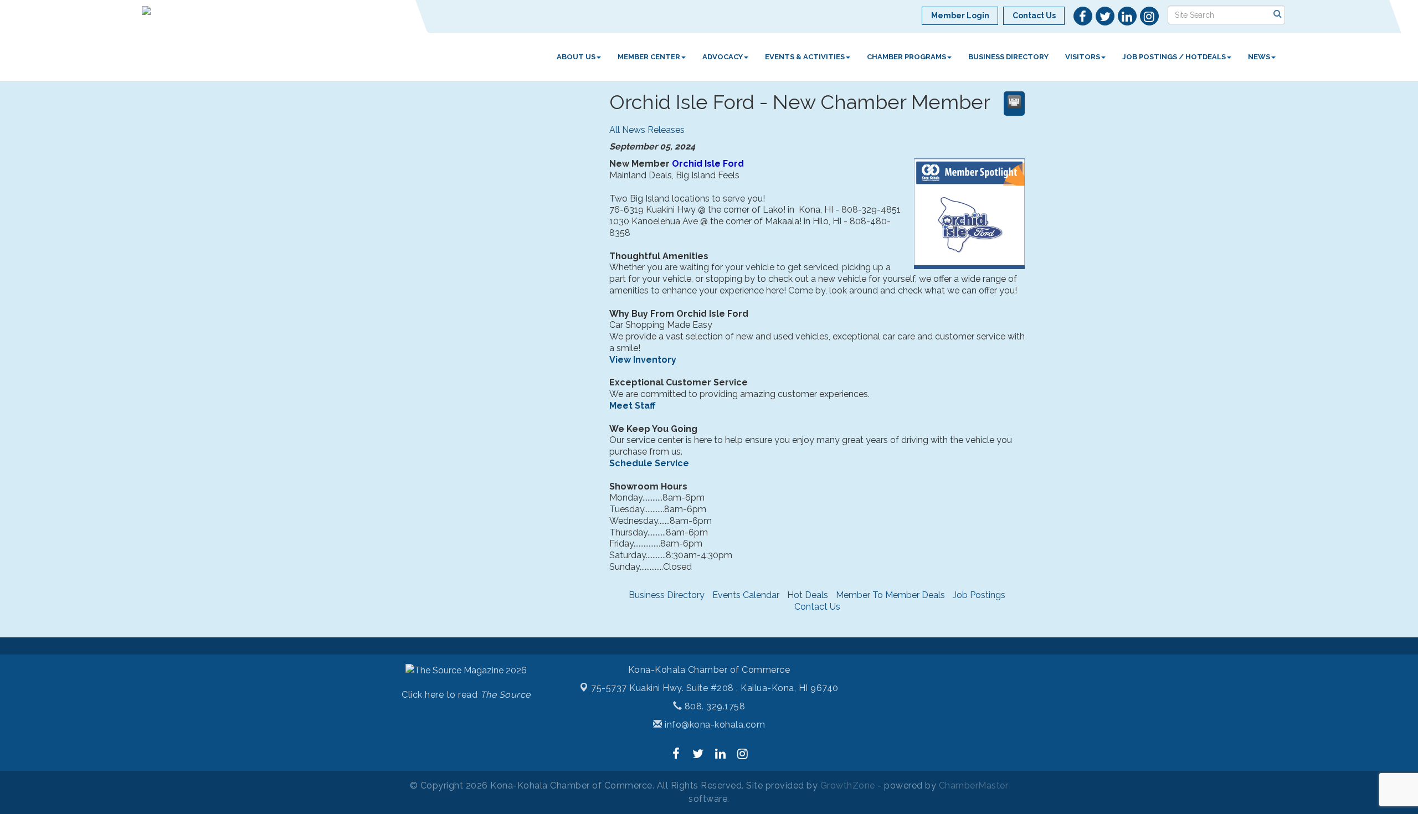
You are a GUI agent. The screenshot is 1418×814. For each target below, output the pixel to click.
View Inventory (642, 359)
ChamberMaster (974, 785)
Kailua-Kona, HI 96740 (715, 688)
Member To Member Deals (890, 595)
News (1259, 57)
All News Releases (647, 130)
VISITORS (1082, 57)
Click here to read (466, 694)
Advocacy (722, 57)
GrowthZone (847, 785)
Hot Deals (807, 595)
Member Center (649, 57)
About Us (576, 57)
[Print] (1014, 102)
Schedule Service (649, 463)
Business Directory (1008, 57)
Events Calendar (745, 595)
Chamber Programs (906, 57)
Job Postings (979, 595)
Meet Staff (632, 405)
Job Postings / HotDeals (1174, 57)
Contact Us (817, 606)
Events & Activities (805, 57)
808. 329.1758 (713, 706)
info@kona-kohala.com (713, 724)
